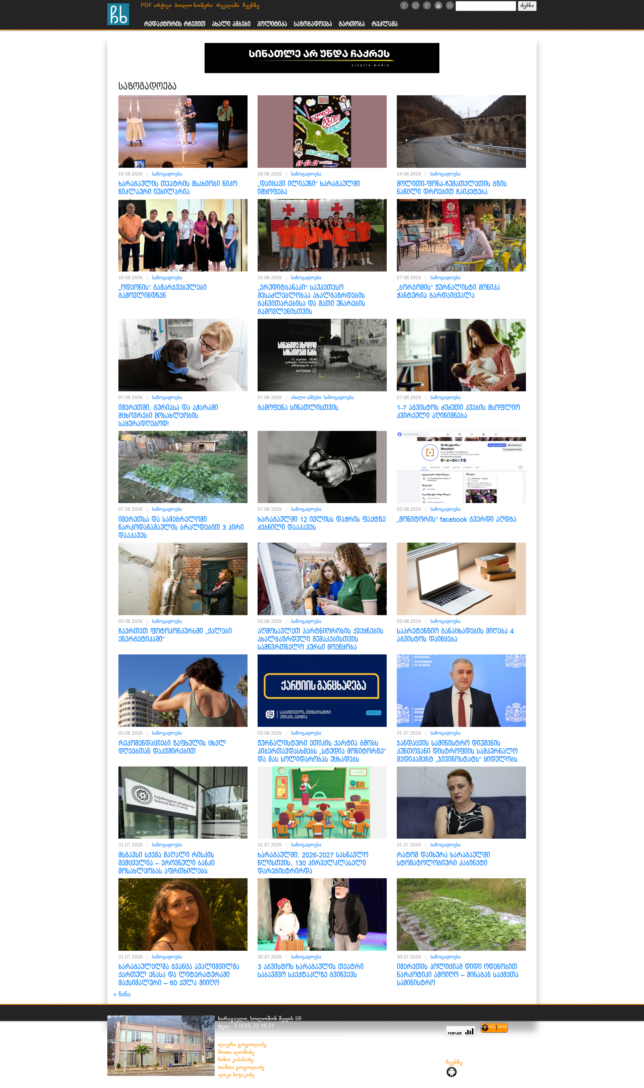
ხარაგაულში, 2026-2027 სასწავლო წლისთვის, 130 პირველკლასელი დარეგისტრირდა (313, 863)
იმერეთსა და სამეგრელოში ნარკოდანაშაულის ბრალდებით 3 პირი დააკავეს (181, 528)
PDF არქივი (156, 6)
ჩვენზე (454, 1062)
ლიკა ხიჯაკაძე (236, 1075)
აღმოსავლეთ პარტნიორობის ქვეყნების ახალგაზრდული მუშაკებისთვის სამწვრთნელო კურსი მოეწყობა (320, 639)
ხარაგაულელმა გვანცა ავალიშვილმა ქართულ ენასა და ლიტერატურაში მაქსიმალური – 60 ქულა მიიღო (178, 975)
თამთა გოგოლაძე (241, 1068)
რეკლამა (385, 24)
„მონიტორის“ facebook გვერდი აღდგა (457, 520)
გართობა (352, 24)
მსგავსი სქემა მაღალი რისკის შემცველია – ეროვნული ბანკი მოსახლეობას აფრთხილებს (166, 863)
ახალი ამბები (231, 24)
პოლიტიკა (272, 24)
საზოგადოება (313, 24)
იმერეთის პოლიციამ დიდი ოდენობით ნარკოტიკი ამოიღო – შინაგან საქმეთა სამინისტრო (458, 975)
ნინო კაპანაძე (235, 1060)
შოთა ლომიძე (236, 1052)
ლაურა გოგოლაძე (242, 1045)
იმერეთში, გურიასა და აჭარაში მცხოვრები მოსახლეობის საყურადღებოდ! (168, 416)
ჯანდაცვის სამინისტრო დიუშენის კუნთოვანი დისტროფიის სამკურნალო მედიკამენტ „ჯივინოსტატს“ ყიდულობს (457, 751)
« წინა (121, 994)
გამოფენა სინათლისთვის (298, 408)
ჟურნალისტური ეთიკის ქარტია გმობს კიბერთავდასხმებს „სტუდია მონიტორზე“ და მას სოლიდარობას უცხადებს (322, 751)
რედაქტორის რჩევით (174, 24)
